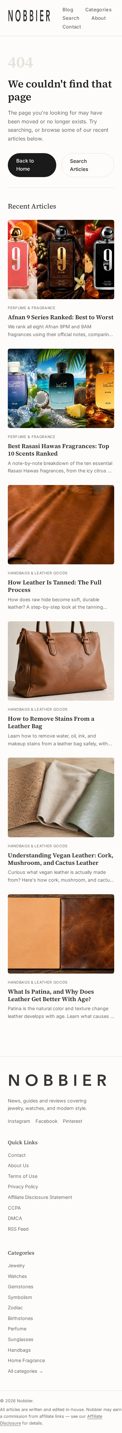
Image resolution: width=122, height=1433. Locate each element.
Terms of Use (22, 1176)
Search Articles (79, 165)
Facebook (46, 1121)
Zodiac (15, 1307)
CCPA (14, 1208)
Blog (67, 10)
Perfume (17, 1328)
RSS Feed (18, 1229)
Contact (71, 27)
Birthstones (20, 1318)
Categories (98, 10)
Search (71, 18)
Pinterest (72, 1121)
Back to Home (25, 165)
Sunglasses (21, 1339)
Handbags (19, 1350)
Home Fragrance (26, 1360)
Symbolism (20, 1297)
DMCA (15, 1218)
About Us (18, 1165)
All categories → (25, 1371)
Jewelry (16, 1265)
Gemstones (21, 1286)
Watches (17, 1276)
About (98, 18)
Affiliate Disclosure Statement (40, 1197)
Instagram (19, 1121)
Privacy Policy (23, 1186)
